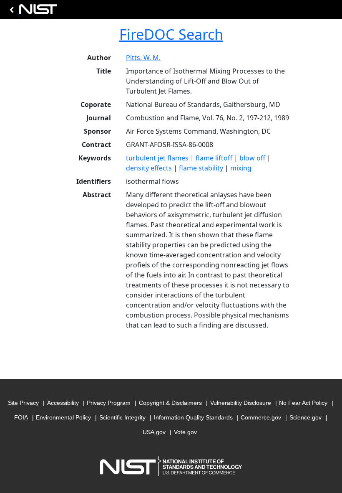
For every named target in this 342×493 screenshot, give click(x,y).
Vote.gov (185, 432)
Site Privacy (23, 402)
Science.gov (305, 417)
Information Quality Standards (193, 417)
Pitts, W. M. (143, 57)
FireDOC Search (171, 34)
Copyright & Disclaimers (170, 402)
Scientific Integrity (122, 417)
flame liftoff (214, 158)
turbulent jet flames (157, 158)
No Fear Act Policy (303, 402)
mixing (240, 168)
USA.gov (154, 432)
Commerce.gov (261, 417)
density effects (149, 168)
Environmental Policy (63, 417)
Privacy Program (109, 402)
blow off (252, 158)
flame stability (201, 168)
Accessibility (63, 402)
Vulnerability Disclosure (240, 402)
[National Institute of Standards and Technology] (32, 11)
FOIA (21, 417)
